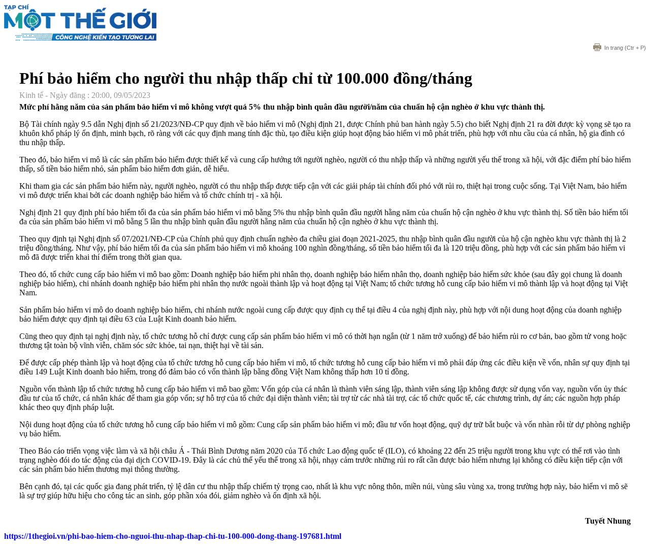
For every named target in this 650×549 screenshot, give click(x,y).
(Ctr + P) (625, 48)
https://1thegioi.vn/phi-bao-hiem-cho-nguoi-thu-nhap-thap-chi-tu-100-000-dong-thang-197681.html (172, 536)
